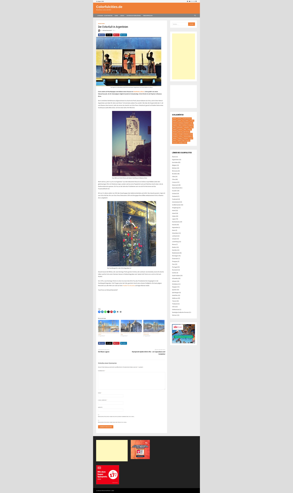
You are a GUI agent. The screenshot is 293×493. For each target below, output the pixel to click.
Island (174, 127)
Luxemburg (175, 241)
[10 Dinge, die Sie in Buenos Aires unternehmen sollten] (108, 326)
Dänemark (175, 185)
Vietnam (174, 315)
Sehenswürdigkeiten (188, 136)
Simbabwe (175, 284)
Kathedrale (186, 127)
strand (191, 138)
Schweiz (174, 281)
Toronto (188, 140)
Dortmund (175, 122)
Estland (174, 193)
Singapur (180, 138)
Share (102, 35)
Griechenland (175, 202)
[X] (192, 1)
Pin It (117, 35)
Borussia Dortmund (187, 118)
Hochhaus (185, 125)
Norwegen (175, 134)
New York (180, 131)
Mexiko (174, 247)
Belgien (174, 165)
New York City (186, 131)
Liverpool (180, 129)
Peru (173, 264)
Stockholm (186, 138)
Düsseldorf (186, 122)
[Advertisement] (183, 56)
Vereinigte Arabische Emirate (180, 312)
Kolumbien (175, 233)
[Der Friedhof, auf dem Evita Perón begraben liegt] (131, 326)
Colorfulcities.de (109, 7)
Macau (174, 244)
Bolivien (174, 168)
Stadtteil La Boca (138, 91)
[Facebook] (188, 1)
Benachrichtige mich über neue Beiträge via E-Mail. (112, 422)
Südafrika (175, 295)
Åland (173, 157)
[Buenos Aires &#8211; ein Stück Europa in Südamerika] (154, 326)
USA (173, 307)
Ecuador (174, 191)
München (175, 131)
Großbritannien (176, 205)
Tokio (183, 140)
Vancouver (175, 142)
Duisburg (181, 122)
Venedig (180, 142)
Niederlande (175, 253)
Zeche (185, 142)
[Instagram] (194, 1)
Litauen (174, 239)
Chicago (192, 120)
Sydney (174, 140)
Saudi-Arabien (176, 275)
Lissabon (175, 129)
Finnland (174, 196)
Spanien (174, 290)
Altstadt (174, 118)
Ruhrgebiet (175, 136)
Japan (173, 219)
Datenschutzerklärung (134, 15)
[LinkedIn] (196, 1)
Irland (173, 210)
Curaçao (174, 182)
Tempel (179, 140)
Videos (122, 15)
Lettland (174, 236)
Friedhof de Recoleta (129, 285)
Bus (183, 120)
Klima (116, 15)
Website (100, 407)
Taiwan (174, 301)
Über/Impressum (147, 15)
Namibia (174, 250)
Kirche (191, 127)
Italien (174, 216)
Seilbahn (174, 138)
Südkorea (174, 298)
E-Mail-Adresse (102, 400)
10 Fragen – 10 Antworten (104, 15)
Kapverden (175, 227)
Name (100, 393)
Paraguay (174, 261)
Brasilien (174, 120)
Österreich (175, 258)
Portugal (180, 134)
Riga (191, 134)
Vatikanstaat (175, 309)
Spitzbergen (175, 292)
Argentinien (101, 23)
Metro (185, 129)
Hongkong (190, 125)
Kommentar (101, 370)
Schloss (180, 136)
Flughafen (175, 125)
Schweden (175, 278)
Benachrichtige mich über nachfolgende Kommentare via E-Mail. (116, 416)
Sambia (174, 273)
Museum (189, 129)
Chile (173, 176)
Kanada (174, 224)
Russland (174, 270)
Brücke (179, 120)
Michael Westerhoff (107, 30)
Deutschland (175, 188)
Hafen (180, 125)
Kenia (173, 230)
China (173, 179)
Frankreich (175, 199)
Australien (175, 162)
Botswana (175, 171)
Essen (191, 122)
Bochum (179, 118)
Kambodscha (180, 127)
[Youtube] (190, 1)
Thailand (174, 304)
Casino (186, 120)
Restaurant (186, 134)
